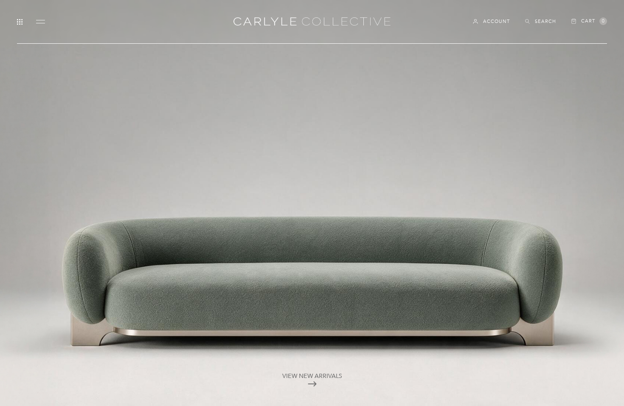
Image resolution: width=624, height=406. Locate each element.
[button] (589, 21)
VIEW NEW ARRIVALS (312, 376)
